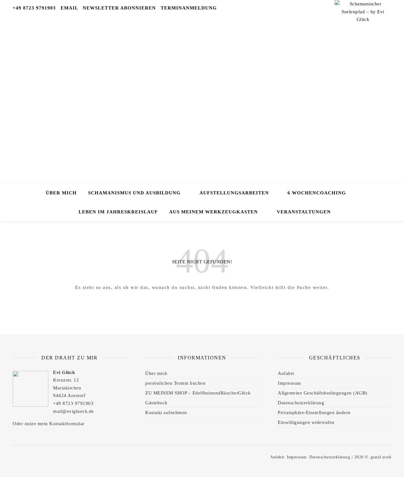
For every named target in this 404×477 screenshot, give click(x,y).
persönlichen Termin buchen (175, 383)
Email (69, 7)
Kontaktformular (67, 423)
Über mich (61, 192)
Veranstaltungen (304, 211)
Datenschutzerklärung (301, 402)
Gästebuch (156, 402)
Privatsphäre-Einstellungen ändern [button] (314, 412)
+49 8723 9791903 (34, 7)
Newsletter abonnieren (119, 7)
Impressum (289, 383)
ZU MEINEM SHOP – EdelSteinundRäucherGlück (198, 392)
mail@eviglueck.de (73, 411)
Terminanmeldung (189, 7)
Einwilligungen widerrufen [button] (306, 422)
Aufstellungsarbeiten (234, 192)
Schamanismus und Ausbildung (134, 192)
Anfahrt (286, 373)
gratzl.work (381, 457)
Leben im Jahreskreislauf (118, 211)
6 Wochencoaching (317, 192)
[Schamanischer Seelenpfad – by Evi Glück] (363, 22)
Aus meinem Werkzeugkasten (213, 211)
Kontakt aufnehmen (166, 412)
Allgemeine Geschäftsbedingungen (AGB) (322, 392)
